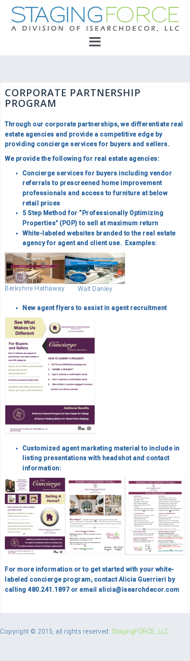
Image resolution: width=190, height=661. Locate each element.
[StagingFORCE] (95, 18)
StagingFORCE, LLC (140, 631)
